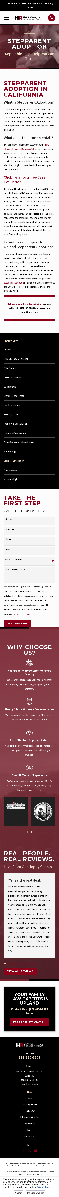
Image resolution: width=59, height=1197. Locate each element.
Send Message (17, 623)
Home (29, 1098)
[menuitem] (28, 349)
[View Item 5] (24, 964)
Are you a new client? (14, 559)
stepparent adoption (14, 282)
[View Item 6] (29, 964)
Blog (29, 1130)
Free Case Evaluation (29, 1021)
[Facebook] (23, 1150)
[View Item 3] (14, 964)
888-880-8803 (29, 1057)
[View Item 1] (5, 964)
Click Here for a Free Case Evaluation (24, 180)
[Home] (28, 18)
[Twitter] (29, 1150)
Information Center (29, 1117)
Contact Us (29, 1136)
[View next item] (32, 832)
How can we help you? (15, 569)
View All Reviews (20, 971)
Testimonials (29, 1123)
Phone (8, 539)
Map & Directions (29, 1083)
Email (7, 549)
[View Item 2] (10, 964)
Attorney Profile (29, 1104)
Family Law (30, 1110)
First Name (10, 519)
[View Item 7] (34, 964)
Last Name (10, 529)
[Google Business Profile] (35, 1150)
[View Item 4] (19, 964)
